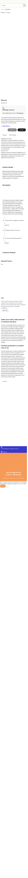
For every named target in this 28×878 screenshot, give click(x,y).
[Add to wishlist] (3, 708)
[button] (5, 723)
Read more (20, 350)
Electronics (7, 9)
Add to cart (12, 366)
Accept (2, 876)
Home (2, 9)
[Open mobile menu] (1, 1)
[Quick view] (3, 727)
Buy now (21, 366)
